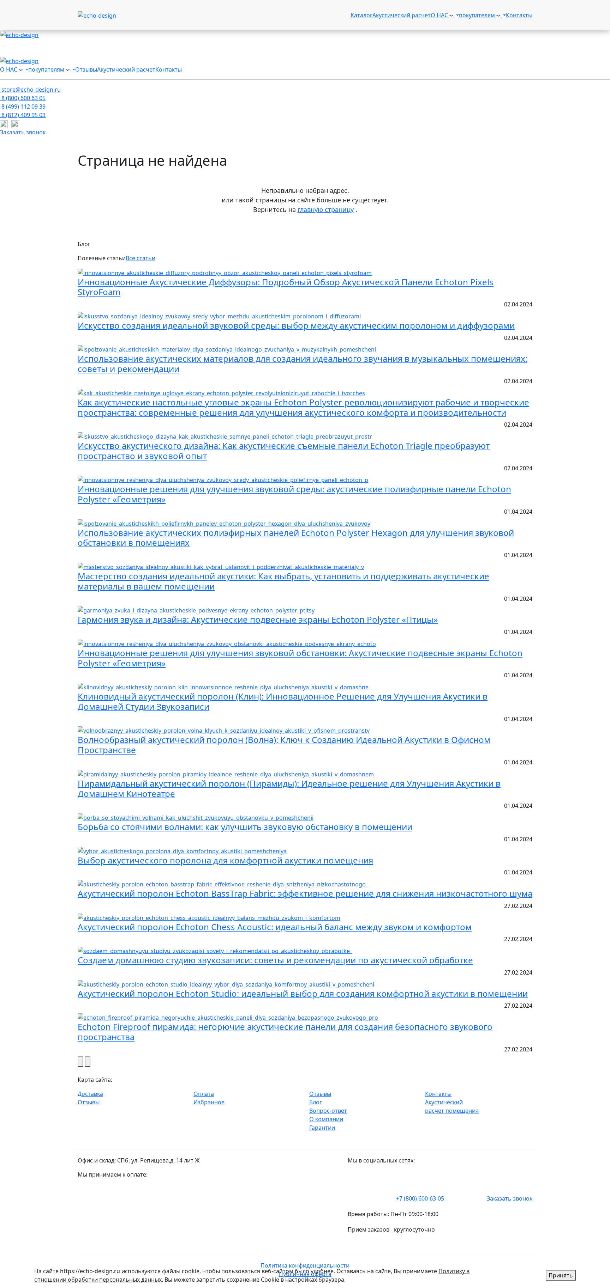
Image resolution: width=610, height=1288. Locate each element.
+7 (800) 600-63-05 (420, 1198)
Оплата (203, 1094)
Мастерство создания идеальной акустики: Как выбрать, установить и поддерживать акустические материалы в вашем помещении (283, 581)
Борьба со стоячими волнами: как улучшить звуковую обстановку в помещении (245, 826)
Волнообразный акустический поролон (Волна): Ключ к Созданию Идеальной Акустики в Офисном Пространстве (284, 745)
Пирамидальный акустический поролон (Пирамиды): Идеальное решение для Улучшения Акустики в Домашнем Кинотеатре (289, 788)
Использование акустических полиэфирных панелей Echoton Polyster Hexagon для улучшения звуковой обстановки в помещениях (296, 538)
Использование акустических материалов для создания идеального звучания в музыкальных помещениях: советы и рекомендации (302, 363)
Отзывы (86, 69)
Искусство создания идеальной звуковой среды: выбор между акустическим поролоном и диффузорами (296, 325)
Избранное (209, 1102)
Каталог (361, 15)
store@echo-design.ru (30, 89)
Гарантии (322, 1127)
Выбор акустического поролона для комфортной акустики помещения (225, 860)
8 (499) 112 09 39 (23, 106)
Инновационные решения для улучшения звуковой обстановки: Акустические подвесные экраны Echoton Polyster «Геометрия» (300, 658)
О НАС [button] (440, 15)
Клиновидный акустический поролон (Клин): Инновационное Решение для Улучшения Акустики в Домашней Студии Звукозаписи (283, 701)
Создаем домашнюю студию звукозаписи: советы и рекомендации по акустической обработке (275, 960)
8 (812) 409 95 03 (23, 115)
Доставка (90, 1094)
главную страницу (326, 209)
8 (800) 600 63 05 (23, 98)
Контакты (519, 15)
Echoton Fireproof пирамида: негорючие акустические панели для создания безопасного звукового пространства (285, 1032)
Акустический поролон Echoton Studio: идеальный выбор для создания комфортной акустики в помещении (303, 993)
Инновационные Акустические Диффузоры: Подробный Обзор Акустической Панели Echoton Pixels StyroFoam (286, 287)
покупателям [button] (477, 15)
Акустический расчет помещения (452, 1106)
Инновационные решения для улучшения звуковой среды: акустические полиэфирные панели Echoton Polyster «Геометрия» (294, 494)
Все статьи (140, 258)
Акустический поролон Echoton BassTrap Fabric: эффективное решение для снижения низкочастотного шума (305, 893)
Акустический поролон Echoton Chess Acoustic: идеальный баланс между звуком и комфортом (275, 927)
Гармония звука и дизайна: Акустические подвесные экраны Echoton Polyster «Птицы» (258, 619)
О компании (326, 1119)
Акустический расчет (401, 15)
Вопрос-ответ (328, 1111)
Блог (315, 1102)
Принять (561, 1275)
